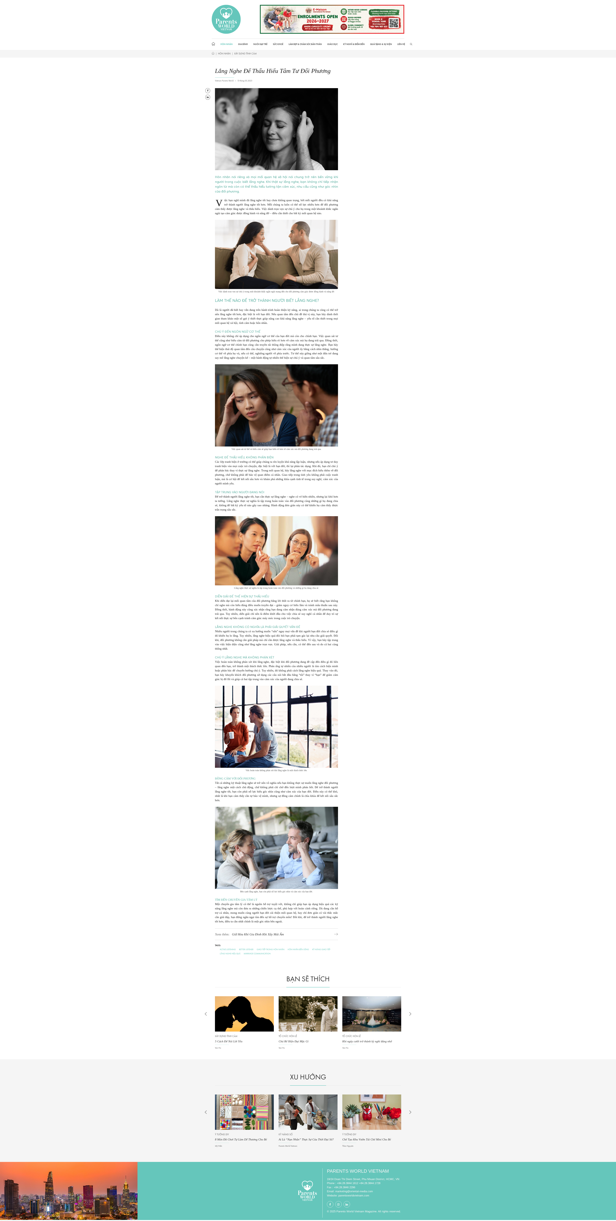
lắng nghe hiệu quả (230, 954)
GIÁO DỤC (332, 44)
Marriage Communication (257, 954)
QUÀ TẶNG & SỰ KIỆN (381, 44)
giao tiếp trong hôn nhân (270, 950)
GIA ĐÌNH (243, 44)
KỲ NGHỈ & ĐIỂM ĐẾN (354, 44)
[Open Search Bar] (411, 44)
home (214, 44)
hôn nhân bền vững (298, 950)
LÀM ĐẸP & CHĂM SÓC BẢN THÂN (305, 44)
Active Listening (228, 950)
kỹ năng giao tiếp (321, 950)
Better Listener (246, 950)
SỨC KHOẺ (278, 44)
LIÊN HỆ (401, 44)
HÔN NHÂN (226, 44)
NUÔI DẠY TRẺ (260, 44)
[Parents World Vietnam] (226, 19)
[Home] (213, 54)
